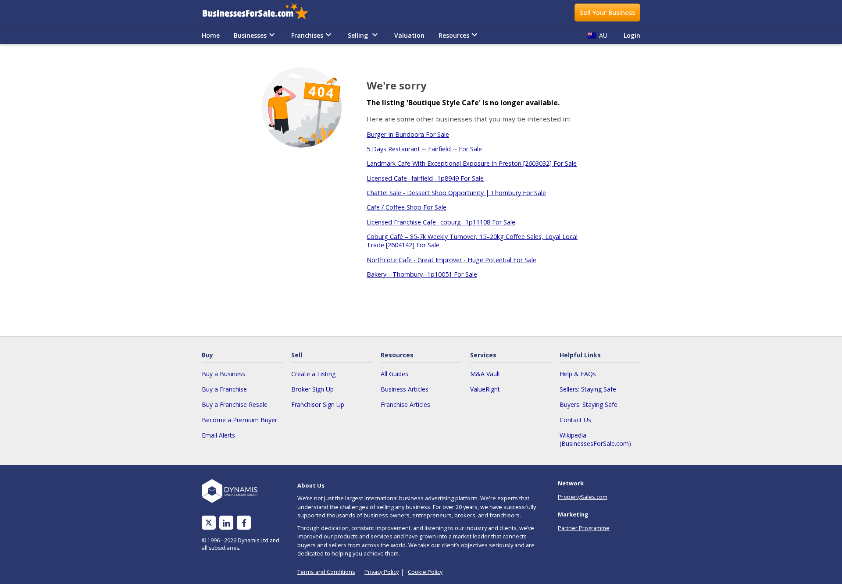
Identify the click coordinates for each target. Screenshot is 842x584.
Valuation (409, 35)
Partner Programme (584, 528)
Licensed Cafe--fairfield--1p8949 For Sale (425, 178)
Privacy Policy (381, 572)
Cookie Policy (425, 572)
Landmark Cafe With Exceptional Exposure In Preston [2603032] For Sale (472, 163)
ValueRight (485, 389)
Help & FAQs (578, 374)
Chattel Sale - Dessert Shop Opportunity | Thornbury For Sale (456, 193)
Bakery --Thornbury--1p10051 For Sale (422, 274)
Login (632, 35)
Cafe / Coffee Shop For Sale (406, 207)
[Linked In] (226, 523)
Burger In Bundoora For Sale (408, 134)
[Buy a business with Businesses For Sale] (261, 12)
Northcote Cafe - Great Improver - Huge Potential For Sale (451, 260)
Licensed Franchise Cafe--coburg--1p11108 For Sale (441, 222)
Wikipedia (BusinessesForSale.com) (595, 439)
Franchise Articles (405, 404)
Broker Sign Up (312, 389)
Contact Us (575, 420)
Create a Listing (313, 374)
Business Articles (404, 389)
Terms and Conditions (326, 572)
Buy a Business (223, 374)
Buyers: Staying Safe (588, 404)
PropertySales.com (582, 497)
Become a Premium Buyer (239, 420)
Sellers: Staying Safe (588, 389)
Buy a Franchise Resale (235, 404)
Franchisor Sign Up (317, 404)
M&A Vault (485, 374)
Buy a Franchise (224, 389)
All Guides (394, 374)
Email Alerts (218, 435)
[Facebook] (244, 523)
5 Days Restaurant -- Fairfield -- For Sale (424, 149)
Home (211, 35)
